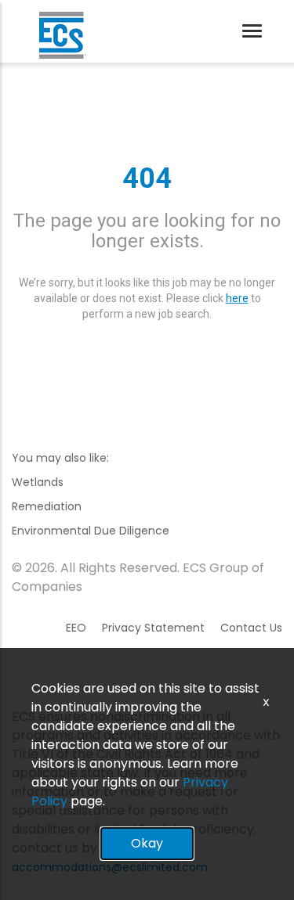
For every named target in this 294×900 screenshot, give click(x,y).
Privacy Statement (153, 627)
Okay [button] (147, 843)
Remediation (47, 506)
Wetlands (38, 482)
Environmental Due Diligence (90, 530)
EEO (76, 627)
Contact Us (251, 627)
